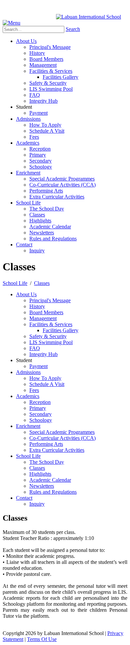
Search (73, 29)
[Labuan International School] (88, 17)
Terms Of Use (42, 639)
